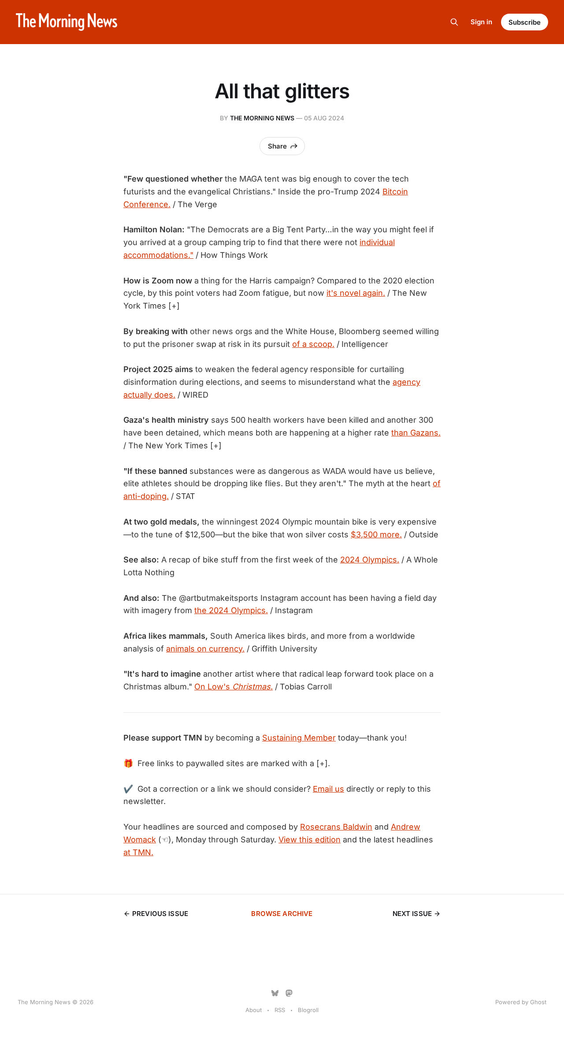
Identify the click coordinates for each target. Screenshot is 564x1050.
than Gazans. (416, 432)
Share (277, 146)
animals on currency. (205, 648)
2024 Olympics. (369, 559)
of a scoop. (313, 344)
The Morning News (262, 118)
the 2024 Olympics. (231, 610)
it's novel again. (356, 293)
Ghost (538, 1001)
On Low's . (233, 686)
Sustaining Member (299, 737)
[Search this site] (454, 22)
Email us (328, 788)
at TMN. (138, 852)
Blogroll (308, 1009)
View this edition (309, 839)
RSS (280, 1009)
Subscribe (524, 22)
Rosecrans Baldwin (336, 826)
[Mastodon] (289, 993)
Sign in (481, 22)
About (253, 1009)
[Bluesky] (274, 993)
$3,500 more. (376, 534)
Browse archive (281, 913)
